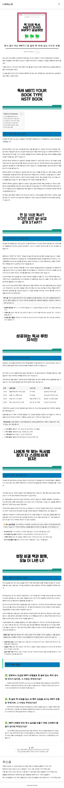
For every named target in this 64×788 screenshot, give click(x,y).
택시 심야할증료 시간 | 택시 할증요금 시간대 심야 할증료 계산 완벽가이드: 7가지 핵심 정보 (31, 777)
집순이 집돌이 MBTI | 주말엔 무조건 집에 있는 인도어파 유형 (33, 749)
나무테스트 (7, 4)
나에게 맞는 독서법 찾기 (11, 123)
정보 (32, 747)
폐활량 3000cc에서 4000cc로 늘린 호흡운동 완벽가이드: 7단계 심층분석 (26, 774)
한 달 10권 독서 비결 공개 (12, 118)
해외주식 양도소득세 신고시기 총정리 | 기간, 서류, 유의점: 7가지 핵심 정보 (26, 769)
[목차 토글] (20, 114)
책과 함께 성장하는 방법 (11, 125)
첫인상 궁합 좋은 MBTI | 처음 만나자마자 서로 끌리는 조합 (33, 751)
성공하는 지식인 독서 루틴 (12, 120)
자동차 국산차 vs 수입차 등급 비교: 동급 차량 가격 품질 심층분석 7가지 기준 (26, 766)
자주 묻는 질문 (9, 127)
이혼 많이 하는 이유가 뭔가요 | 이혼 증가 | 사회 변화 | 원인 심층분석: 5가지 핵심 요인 (29, 772)
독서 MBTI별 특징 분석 (10, 116)
